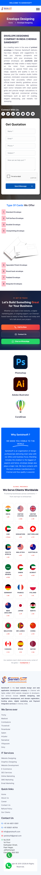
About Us (5, 798)
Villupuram (5, 743)
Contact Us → (25, 663)
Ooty (3, 747)
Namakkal (5, 740)
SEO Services (6, 772)
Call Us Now (22, 327)
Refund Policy (6, 809)
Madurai (4, 718)
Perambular (5, 729)
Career (4, 801)
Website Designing (8, 758)
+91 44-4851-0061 (11, 823)
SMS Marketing (7, 780)
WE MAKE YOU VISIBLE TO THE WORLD (20, 442)
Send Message (20, 186)
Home (10, 23)
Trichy (3, 715)
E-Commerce (6, 769)
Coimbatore (6, 722)
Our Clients (5, 812)
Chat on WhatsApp (22, 341)
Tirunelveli (5, 726)
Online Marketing (8, 776)
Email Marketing (7, 783)
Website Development (10, 765)
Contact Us (22, 334)
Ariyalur (4, 736)
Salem (3, 733)
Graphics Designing (9, 762)
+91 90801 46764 (11, 827)
